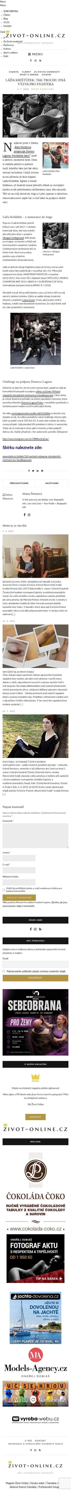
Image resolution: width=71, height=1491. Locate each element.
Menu (37, 54)
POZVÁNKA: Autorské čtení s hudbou (24, 762)
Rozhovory (8, 45)
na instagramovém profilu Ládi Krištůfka (31, 413)
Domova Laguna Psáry (32, 403)
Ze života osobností (12, 42)
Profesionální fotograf (49, 1487)
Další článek (52, 483)
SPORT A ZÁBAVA (29, 75)
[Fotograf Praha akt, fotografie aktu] (35, 1258)
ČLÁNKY (26, 72)
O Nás (28, 1441)
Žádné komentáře (42, 89)
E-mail (6, 865)
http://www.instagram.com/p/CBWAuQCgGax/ (26, 439)
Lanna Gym (29, 368)
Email (5, 958)
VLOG (6, 22)
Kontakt (40, 1441)
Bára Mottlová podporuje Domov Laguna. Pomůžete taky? (18, 151)
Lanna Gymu (28, 300)
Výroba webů (37, 1483)
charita (14, 72)
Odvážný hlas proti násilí (18, 672)
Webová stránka (10, 877)
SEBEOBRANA (10, 11)
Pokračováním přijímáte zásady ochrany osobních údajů (36, 971)
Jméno (7, 853)
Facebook (46, 174)
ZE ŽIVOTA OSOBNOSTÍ (47, 72)
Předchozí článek (19, 483)
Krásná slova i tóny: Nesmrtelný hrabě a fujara (32, 582)
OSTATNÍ (46, 75)
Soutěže (7, 26)
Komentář (8, 821)
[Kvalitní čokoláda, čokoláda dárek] (35, 1192)
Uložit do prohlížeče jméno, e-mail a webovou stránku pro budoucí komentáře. (34, 889)
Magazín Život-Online (17, 1483)
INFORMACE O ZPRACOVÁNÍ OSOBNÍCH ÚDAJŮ (35, 1444)
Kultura (7, 49)
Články (6, 15)
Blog (5, 19)
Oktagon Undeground (13, 238)
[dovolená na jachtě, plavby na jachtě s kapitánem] (35, 1318)
